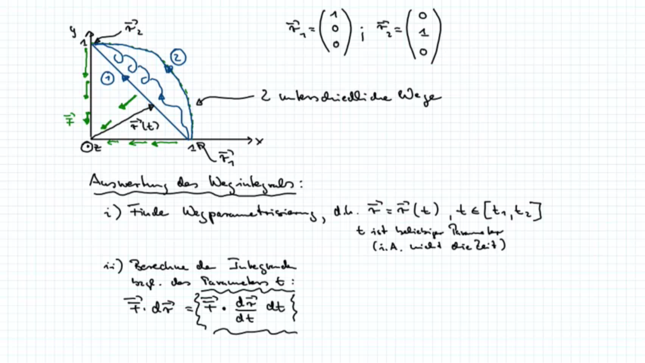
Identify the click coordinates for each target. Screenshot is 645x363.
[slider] (316, 358)
